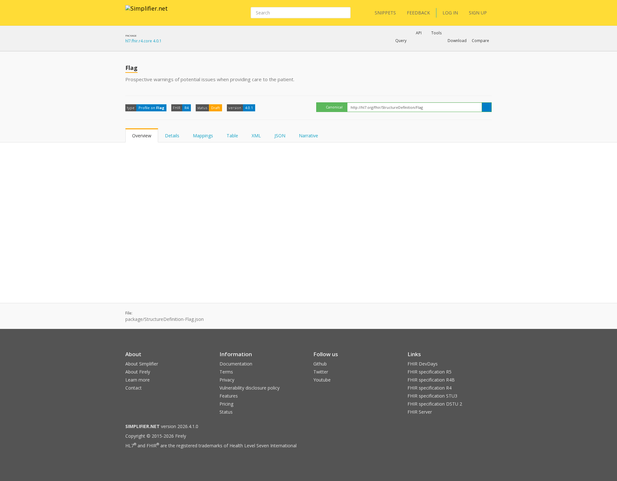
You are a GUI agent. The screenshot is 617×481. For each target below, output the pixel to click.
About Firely (137, 372)
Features (228, 396)
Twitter (320, 372)
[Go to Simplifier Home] (146, 12)
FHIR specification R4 (429, 388)
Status (226, 412)
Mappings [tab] (203, 136)
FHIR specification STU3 (432, 396)
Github (320, 364)
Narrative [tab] (308, 136)
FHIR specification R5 (429, 372)
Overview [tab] (141, 136)
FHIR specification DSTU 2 (434, 404)
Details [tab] (172, 136)
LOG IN (450, 13)
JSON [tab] (279, 136)
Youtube (322, 380)
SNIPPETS (385, 13)
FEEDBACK (418, 13)
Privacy (226, 380)
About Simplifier (141, 364)
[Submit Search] (345, 13)
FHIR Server (419, 412)
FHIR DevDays (422, 364)
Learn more (137, 380)
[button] (400, 41)
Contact (133, 388)
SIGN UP (478, 13)
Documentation (235, 364)
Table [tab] (232, 136)
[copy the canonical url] (487, 107)
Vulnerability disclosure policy (249, 388)
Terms (226, 372)
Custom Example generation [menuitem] (407, 49)
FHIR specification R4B (431, 380)
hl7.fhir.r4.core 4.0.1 (143, 41)
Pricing (226, 404)
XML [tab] (256, 136)
